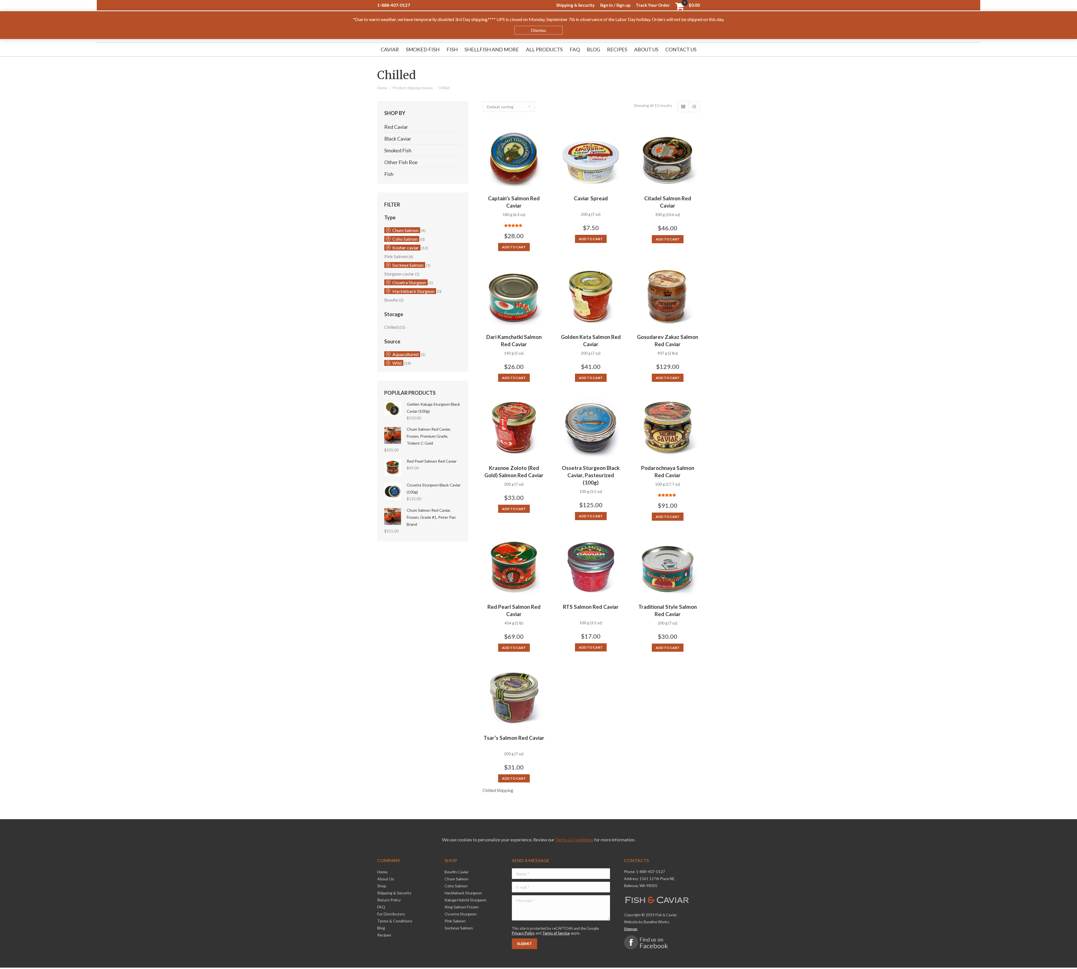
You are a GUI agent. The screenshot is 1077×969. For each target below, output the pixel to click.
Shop (381, 885)
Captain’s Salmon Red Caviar (514, 202)
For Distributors (391, 913)
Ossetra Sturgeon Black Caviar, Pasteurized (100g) (591, 475)
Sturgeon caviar (399, 273)
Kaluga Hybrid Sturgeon (465, 899)
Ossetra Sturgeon (409, 282)
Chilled (391, 327)
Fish (388, 174)
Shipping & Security (394, 892)
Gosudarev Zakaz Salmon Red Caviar (667, 340)
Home (382, 88)
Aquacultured (405, 354)
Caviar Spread (591, 198)
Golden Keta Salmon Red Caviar (591, 340)
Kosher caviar (405, 247)
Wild (397, 363)
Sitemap (631, 929)
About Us (385, 878)
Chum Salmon (405, 230)
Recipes (384, 935)
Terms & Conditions (574, 839)
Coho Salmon (405, 239)
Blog (381, 928)
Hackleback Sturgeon (413, 291)
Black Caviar (397, 139)
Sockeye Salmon (408, 265)
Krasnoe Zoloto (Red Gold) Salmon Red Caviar (514, 471)
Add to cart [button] (514, 247)
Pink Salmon (396, 256)
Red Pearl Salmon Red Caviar (513, 610)
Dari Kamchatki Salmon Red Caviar (514, 340)
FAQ (381, 906)
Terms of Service (556, 933)
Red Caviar (396, 127)
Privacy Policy (523, 933)
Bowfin (391, 299)
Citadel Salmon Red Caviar (667, 202)
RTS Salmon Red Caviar (591, 606)
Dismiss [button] (538, 30)
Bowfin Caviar (457, 871)
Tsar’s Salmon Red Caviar (514, 737)
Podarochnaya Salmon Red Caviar (667, 471)
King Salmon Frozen (462, 906)
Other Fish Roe (401, 162)
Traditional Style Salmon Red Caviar (667, 610)
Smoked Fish (397, 150)
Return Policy (389, 899)
